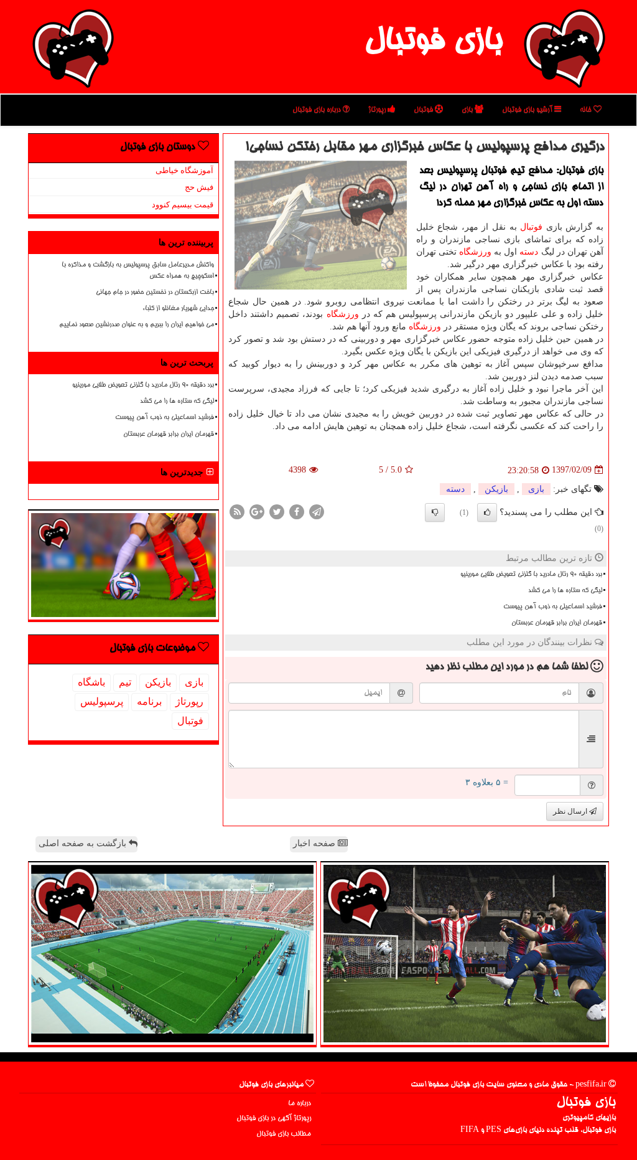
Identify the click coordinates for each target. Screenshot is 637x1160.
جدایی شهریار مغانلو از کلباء (178, 309)
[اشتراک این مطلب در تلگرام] (316, 511)
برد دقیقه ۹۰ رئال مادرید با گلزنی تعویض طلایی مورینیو (531, 574)
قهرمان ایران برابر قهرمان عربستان (556, 623)
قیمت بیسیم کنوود (182, 204)
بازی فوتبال (433, 42)
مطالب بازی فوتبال (283, 1134)
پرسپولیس (101, 701)
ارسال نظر (571, 811)
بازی (468, 110)
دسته (528, 252)
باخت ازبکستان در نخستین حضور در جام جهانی (155, 292)
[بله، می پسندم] (487, 512)
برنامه (149, 701)
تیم (125, 682)
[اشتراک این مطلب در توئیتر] (277, 511)
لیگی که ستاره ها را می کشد (565, 591)
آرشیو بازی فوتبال (528, 110)
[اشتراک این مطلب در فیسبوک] (296, 511)
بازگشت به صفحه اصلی (84, 843)
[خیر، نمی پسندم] (435, 512)
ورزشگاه (475, 252)
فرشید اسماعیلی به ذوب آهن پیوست (552, 607)
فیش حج (199, 187)
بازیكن (496, 489)
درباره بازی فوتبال (317, 110)
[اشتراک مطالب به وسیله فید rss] (237, 511)
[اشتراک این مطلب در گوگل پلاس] (257, 511)
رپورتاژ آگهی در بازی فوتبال (273, 1119)
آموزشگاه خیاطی (184, 170)
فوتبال (424, 110)
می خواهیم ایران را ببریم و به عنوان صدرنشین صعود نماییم (136, 325)
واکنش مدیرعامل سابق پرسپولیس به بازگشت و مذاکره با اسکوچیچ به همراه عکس (138, 271)
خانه (586, 110)
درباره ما (299, 1104)
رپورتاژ (378, 110)
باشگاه (91, 682)
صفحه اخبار (315, 843)
